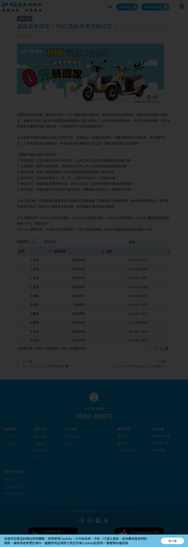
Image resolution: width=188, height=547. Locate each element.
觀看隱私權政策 (117, 543)
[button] (172, 541)
